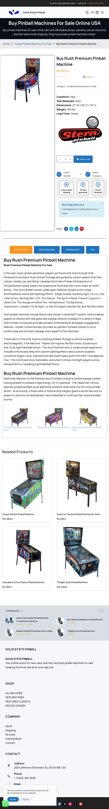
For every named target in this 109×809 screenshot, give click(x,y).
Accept (13, 799)
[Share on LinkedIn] (76, 229)
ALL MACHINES (13, 693)
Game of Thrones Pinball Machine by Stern (78, 514)
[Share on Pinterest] (82, 229)
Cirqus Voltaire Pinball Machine (18, 514)
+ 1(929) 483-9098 (24, 778)
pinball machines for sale (78, 663)
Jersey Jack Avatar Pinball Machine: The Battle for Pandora (32, 620)
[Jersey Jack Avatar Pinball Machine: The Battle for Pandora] (9, 621)
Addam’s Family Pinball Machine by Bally (34, 631)
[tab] (21, 250)
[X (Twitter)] (64, 804)
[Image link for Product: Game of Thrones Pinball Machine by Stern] (82, 484)
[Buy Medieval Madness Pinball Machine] (60, 621)
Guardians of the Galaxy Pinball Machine (23, 582)
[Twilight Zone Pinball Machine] (60, 633)
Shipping (10, 730)
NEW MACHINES (14, 697)
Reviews (10, 734)
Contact (10, 743)
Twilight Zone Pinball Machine (72, 582)
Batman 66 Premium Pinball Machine (53, 427)
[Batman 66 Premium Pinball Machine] (54, 417)
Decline (26, 799)
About (8, 726)
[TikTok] (75, 804)
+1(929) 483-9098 (95, 3)
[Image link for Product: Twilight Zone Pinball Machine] (82, 552)
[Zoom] (49, 59)
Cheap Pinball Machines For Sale (33, 44)
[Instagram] (70, 804)
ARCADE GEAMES (15, 705)
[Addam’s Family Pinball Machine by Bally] (9, 633)
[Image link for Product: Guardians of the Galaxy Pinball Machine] (27, 552)
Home (6, 44)
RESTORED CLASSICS (17, 701)
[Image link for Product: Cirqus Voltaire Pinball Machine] (27, 484)
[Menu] (102, 12)
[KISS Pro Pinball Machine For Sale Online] (19, 417)
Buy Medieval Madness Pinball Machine (85, 619)
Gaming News (13, 738)
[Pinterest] (80, 804)
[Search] (87, 12)
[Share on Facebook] (66, 229)
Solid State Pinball (34, 12)
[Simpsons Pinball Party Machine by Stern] (88, 417)
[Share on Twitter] (71, 229)
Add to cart (85, 159)
